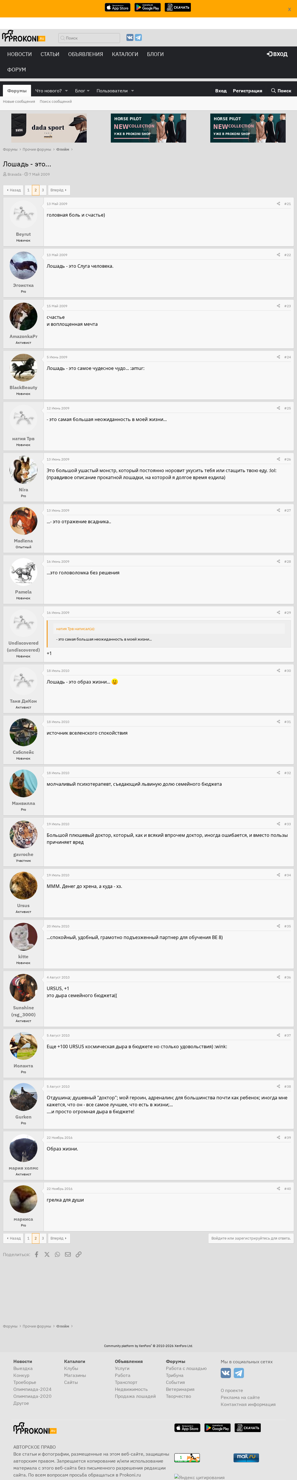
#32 (287, 773)
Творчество (178, 1396)
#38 (287, 1086)
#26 (287, 459)
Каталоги (125, 54)
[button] (66, 90)
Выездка (23, 1368)
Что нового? (48, 90)
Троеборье (24, 1382)
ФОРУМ (16, 69)
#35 (287, 926)
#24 (287, 357)
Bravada (14, 174)
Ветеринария (180, 1389)
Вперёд (57, 190)
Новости (19, 54)
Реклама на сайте (240, 1397)
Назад (15, 190)
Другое (21, 1403)
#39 (287, 1137)
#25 (287, 408)
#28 (287, 561)
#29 (287, 612)
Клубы (71, 1368)
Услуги (122, 1368)
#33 (287, 824)
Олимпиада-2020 (32, 1396)
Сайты (71, 1382)
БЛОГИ (155, 54)
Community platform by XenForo (148, 1346)
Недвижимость (131, 1389)
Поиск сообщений (56, 101)
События (175, 1382)
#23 (287, 306)
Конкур (21, 1375)
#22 (287, 255)
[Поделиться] (278, 203)
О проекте (232, 1390)
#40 (287, 1188)
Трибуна (175, 1375)
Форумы (17, 90)
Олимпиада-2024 (32, 1389)
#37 (287, 1035)
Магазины (75, 1375)
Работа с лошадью (186, 1368)
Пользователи (112, 90)
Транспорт (126, 1382)
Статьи (50, 54)
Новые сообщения (19, 101)
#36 (287, 977)
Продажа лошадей (135, 1396)
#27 (287, 510)
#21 (287, 204)
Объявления (85, 54)
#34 (287, 875)
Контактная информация (248, 1404)
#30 (287, 670)
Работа (123, 1375)
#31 (287, 722)
